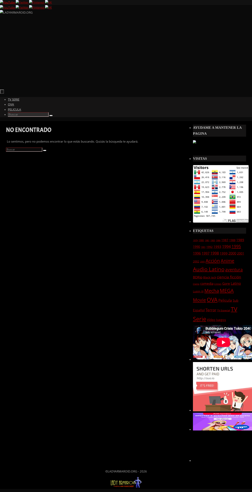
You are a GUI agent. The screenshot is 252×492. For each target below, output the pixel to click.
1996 (197, 253)
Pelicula (225, 300)
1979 (195, 240)
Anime (227, 261)
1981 (207, 240)
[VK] (48, 2)
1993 (217, 246)
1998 (214, 253)
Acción (213, 260)
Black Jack (209, 277)
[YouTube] (8, 2)
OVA (212, 299)
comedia (206, 283)
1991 (203, 247)
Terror (211, 309)
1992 (209, 247)
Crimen (217, 284)
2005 (202, 261)
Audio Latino (208, 269)
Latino (236, 283)
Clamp (196, 284)
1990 (196, 247)
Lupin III (198, 291)
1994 (226, 246)
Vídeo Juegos (216, 319)
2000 (232, 253)
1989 (240, 240)
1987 (224, 240)
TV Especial (223, 310)
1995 (236, 246)
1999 (224, 253)
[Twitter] (22, 2)
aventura (234, 269)
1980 (201, 240)
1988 (232, 240)
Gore (226, 283)
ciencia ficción (229, 277)
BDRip (197, 277)
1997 (205, 253)
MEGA (227, 290)
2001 (240, 253)
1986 (218, 240)
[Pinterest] (37, 2)
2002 (196, 261)
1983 (212, 240)
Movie (199, 300)
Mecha (211, 291)
